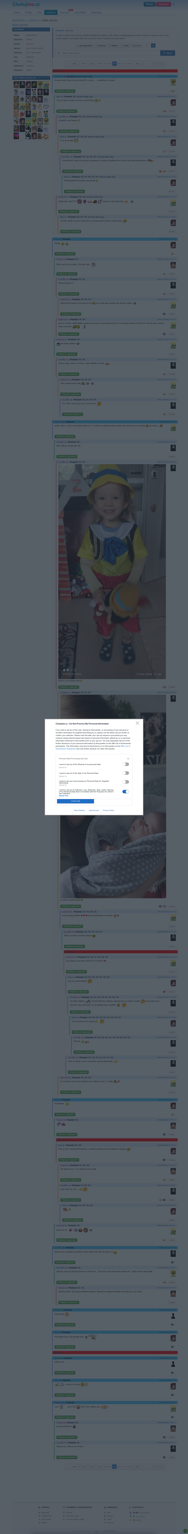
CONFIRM (75, 801)
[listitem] (94, 758)
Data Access (94, 810)
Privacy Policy (108, 810)
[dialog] (94, 767)
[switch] (125, 764)
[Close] (138, 724)
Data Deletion (79, 810)
